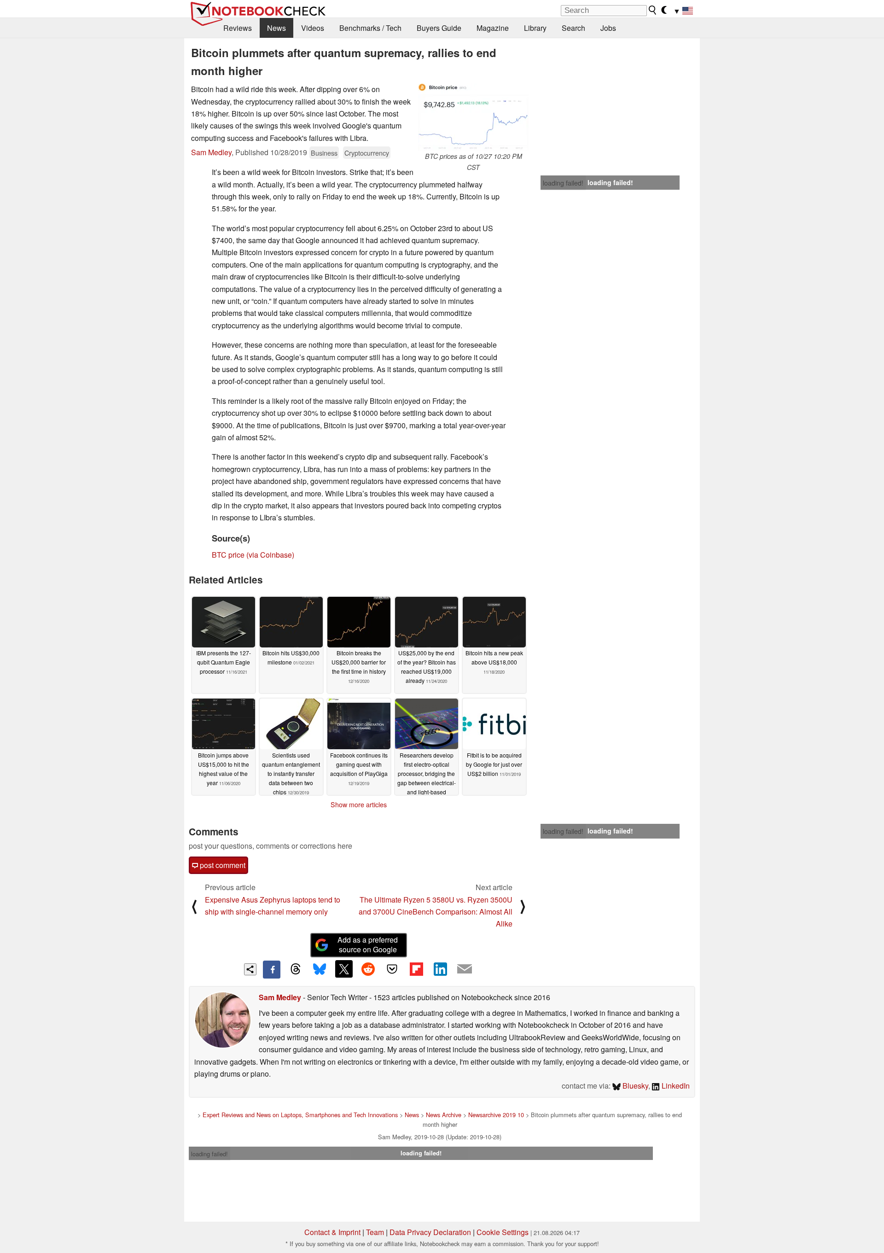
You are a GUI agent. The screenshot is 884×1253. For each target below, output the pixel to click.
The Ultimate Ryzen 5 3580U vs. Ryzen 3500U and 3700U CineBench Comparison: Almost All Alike (435, 911)
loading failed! (563, 182)
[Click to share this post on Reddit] (368, 969)
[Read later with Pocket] (392, 969)
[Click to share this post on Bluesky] (319, 969)
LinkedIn (675, 1085)
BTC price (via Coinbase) (253, 554)
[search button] (653, 10)
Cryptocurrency (366, 152)
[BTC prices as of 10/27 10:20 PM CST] (473, 117)
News (276, 28)
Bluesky (634, 1085)
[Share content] (250, 969)
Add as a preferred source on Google (367, 944)
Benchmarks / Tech (370, 28)
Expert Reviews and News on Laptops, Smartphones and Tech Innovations (300, 1114)
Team (375, 1232)
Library (535, 28)
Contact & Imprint (332, 1232)
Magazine (493, 28)
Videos (312, 28)
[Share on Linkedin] (440, 969)
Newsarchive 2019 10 (496, 1114)
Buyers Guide (439, 28)
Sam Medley (211, 152)
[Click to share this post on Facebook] (271, 969)
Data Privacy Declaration (430, 1232)
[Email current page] (464, 969)
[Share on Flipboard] (416, 969)
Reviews (237, 28)
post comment (221, 865)
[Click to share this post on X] (344, 969)
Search (573, 28)
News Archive (443, 1114)
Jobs (608, 28)
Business (324, 152)
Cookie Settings (503, 1232)
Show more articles (359, 804)
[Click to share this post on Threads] (295, 969)
